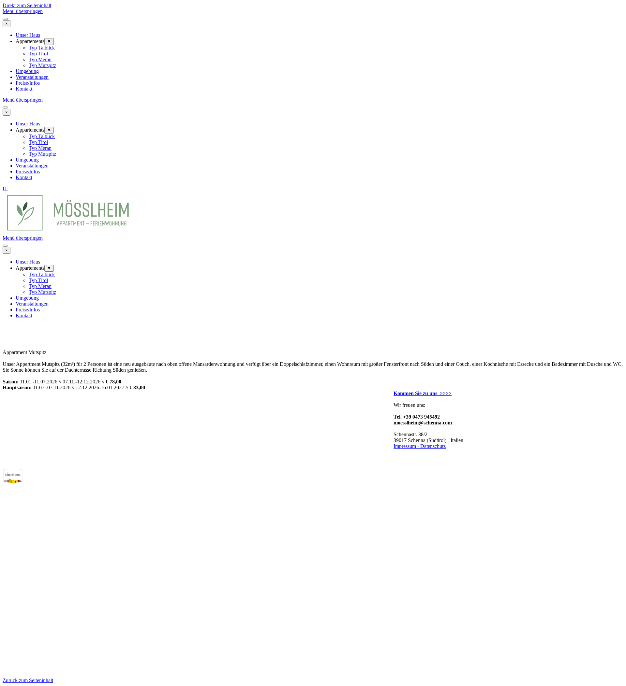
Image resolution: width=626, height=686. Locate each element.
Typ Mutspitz (42, 65)
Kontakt (24, 89)
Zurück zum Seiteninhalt (28, 680)
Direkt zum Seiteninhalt (27, 5)
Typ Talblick (42, 47)
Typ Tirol (38, 53)
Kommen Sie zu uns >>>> (423, 393)
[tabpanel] (313, 189)
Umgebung (27, 71)
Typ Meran (40, 59)
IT (5, 188)
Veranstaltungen (32, 77)
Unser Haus (28, 35)
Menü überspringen (23, 11)
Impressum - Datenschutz (420, 446)
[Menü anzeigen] (5, 19)
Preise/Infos (28, 83)
